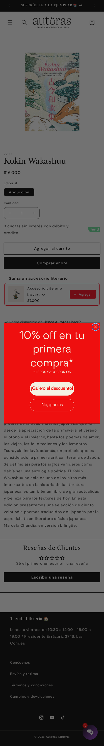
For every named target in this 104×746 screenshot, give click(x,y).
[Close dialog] (95, 327)
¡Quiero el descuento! (52, 388)
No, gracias (52, 405)
